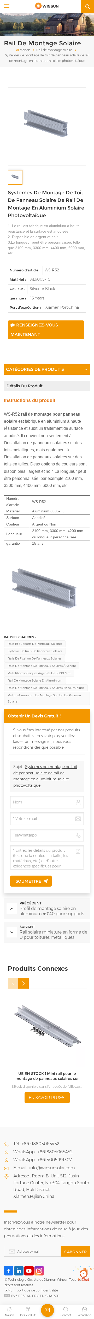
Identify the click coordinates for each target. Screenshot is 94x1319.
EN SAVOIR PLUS (45, 1097)
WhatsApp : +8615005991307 (42, 1159)
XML (8, 1290)
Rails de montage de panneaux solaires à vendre (42, 666)
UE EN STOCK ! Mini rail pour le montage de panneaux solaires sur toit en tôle (47, 1076)
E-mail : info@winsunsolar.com (44, 1167)
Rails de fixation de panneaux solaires (34, 658)
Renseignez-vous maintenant (34, 330)
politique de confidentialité (37, 1290)
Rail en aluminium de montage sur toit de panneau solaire (44, 698)
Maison (25, 50)
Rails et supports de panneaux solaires (35, 644)
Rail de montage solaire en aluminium (35, 680)
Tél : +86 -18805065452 (36, 1143)
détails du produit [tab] (25, 385)
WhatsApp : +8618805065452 (43, 1151)
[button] (23, 983)
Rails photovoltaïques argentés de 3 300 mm (39, 673)
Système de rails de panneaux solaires (35, 651)
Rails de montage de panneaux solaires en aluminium (46, 688)
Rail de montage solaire (54, 50)
